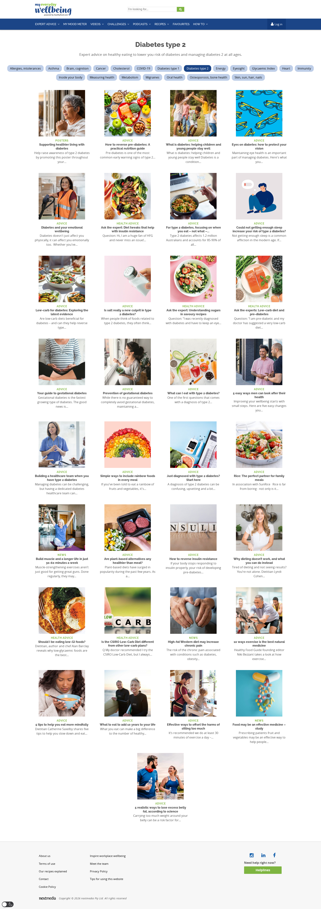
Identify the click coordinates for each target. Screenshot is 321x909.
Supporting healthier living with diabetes (62, 146)
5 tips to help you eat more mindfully (61, 724)
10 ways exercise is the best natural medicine (259, 644)
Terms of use (47, 863)
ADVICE (127, 140)
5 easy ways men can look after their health (259, 395)
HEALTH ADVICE (128, 223)
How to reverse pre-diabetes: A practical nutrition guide (127, 146)
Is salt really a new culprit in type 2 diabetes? (127, 312)
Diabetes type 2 (197, 68)
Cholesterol (121, 68)
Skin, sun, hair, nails (248, 77)
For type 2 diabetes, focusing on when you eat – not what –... (193, 229)
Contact (43, 879)
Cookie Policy (47, 886)
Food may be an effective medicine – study (259, 726)
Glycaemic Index (263, 68)
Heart (286, 68)
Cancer (101, 68)
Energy (221, 68)
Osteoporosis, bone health (208, 77)
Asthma (53, 68)
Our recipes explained (53, 871)
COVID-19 (143, 68)
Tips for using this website (106, 879)
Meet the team (99, 863)
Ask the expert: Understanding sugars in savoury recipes (193, 312)
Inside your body (70, 77)
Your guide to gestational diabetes (62, 393)
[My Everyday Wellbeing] (53, 14)
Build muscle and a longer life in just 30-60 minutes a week (62, 561)
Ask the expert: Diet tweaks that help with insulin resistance (127, 229)
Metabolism (130, 77)
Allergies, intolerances (25, 68)
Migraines (152, 77)
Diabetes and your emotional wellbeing (62, 229)
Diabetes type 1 (168, 68)
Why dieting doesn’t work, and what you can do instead (259, 561)
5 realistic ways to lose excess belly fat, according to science (160, 809)
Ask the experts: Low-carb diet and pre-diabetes (259, 312)
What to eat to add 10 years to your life (127, 724)
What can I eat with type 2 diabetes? (193, 393)
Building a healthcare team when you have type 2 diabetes (62, 478)
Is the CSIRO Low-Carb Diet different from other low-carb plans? (127, 644)
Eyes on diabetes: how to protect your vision (259, 146)
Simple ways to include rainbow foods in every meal (127, 478)
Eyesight (239, 68)
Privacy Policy (99, 871)
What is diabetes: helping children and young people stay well (193, 146)
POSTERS (62, 140)
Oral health (174, 77)
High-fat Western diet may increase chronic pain (193, 644)
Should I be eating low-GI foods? (61, 642)
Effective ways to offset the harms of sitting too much (193, 726)
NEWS (62, 554)
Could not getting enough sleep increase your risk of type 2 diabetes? (259, 229)
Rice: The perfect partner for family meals (259, 478)
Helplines (263, 870)
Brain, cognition (78, 68)
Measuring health (102, 77)
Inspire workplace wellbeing (108, 856)
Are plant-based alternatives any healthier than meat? (127, 561)
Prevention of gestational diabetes (128, 393)
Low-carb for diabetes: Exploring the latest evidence (62, 312)
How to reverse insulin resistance (193, 559)
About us (44, 856)
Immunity (304, 68)
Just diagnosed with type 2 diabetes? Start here (193, 478)
